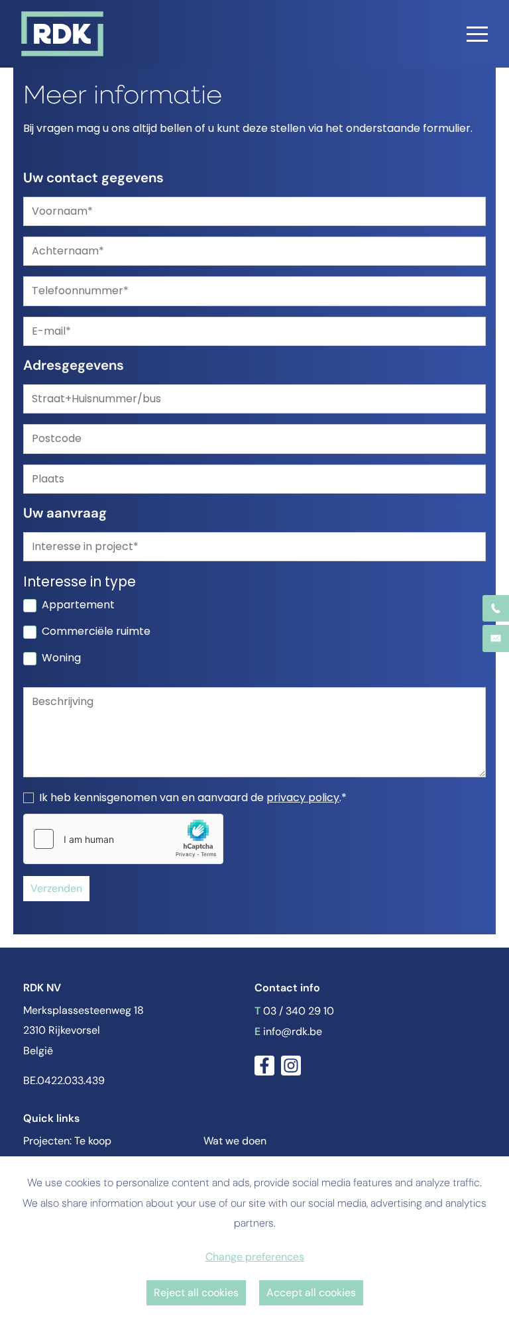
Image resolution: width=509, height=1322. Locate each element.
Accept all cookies (311, 1292)
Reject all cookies (196, 1292)
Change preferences (254, 1256)
